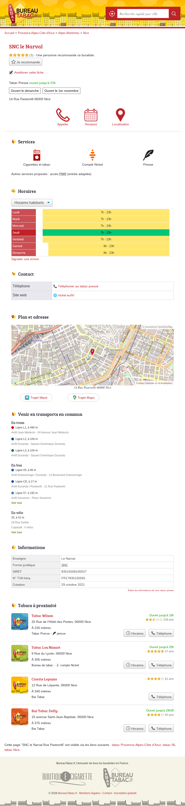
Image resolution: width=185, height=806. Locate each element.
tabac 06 (169, 745)
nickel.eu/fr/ (66, 295)
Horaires (91, 124)
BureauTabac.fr (25, 13)
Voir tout (16, 502)
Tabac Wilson (42, 615)
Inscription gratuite (125, 793)
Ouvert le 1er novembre (61, 90)
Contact (107, 793)
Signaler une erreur (25, 259)
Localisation (120, 124)
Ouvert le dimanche (25, 90)
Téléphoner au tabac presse (78, 286)
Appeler (62, 124)
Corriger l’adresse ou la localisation (154, 383)
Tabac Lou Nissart (46, 647)
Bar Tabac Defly (45, 710)
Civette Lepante (44, 679)
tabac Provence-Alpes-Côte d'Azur (136, 745)
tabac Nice (12, 750)
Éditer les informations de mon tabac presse (151, 590)
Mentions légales (89, 793)
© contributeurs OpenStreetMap (157, 327)
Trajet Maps (86, 397)
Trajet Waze (38, 397)
